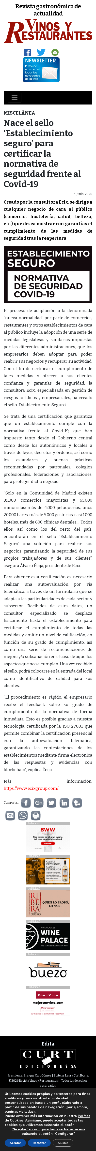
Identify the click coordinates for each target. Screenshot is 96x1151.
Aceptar (15, 1143)
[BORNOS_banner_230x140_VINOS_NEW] (48, 872)
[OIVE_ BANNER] (48, 1003)
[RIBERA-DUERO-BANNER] (48, 905)
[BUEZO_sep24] (48, 970)
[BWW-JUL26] (48, 839)
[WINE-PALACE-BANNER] (48, 938)
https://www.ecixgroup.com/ (31, 788)
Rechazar (39, 1143)
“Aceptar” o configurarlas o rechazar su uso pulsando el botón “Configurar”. (48, 1131)
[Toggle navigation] (14, 98)
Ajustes (63, 1143)
